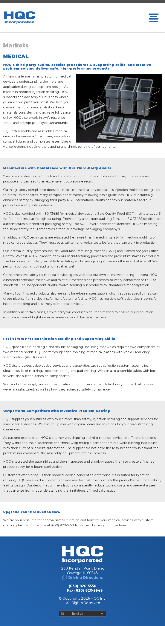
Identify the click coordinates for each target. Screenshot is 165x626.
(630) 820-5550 (82, 586)
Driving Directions (85, 578)
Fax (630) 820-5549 (85, 590)
